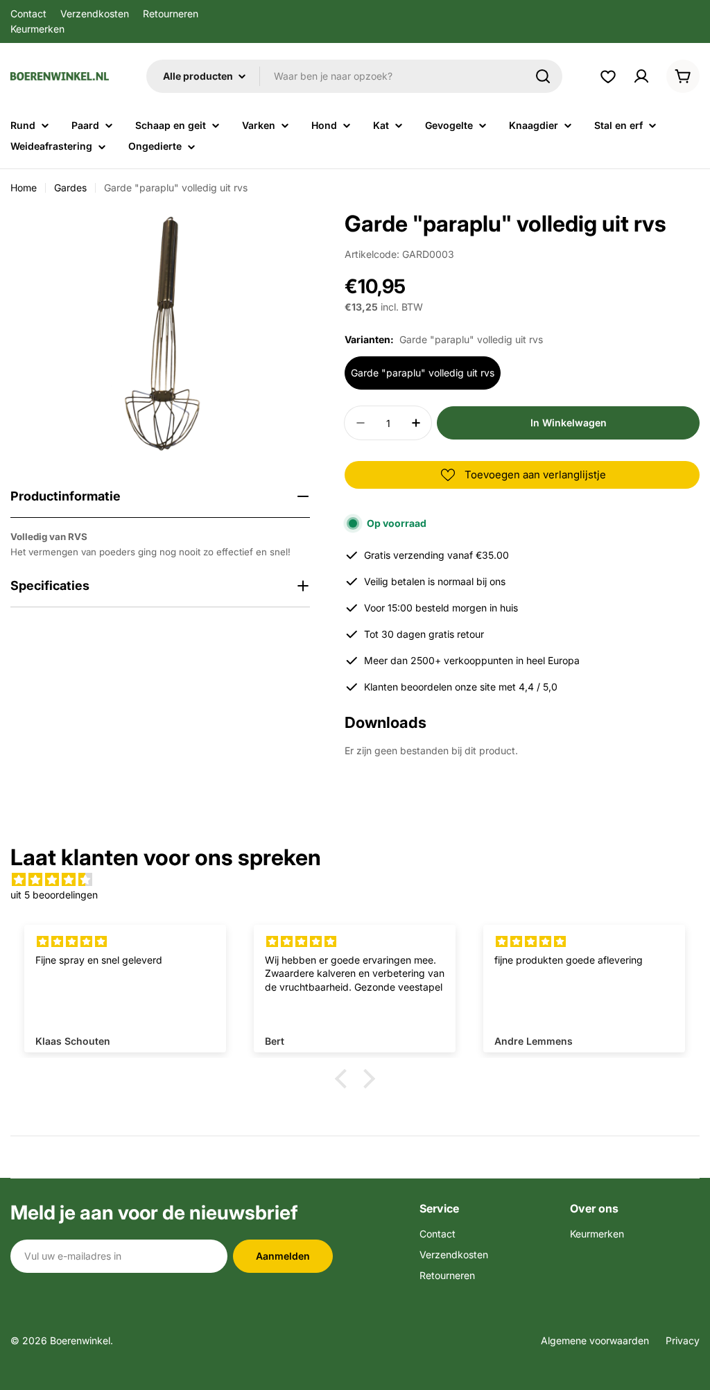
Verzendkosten (94, 13)
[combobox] (354, 76)
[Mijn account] (641, 76)
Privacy (683, 1340)
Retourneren (170, 13)
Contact (28, 13)
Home (23, 187)
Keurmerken (37, 29)
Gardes (70, 187)
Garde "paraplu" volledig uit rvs (422, 373)
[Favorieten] (608, 76)
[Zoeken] (543, 76)
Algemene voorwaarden (595, 1340)
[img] (355, 879)
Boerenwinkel (80, 1340)
